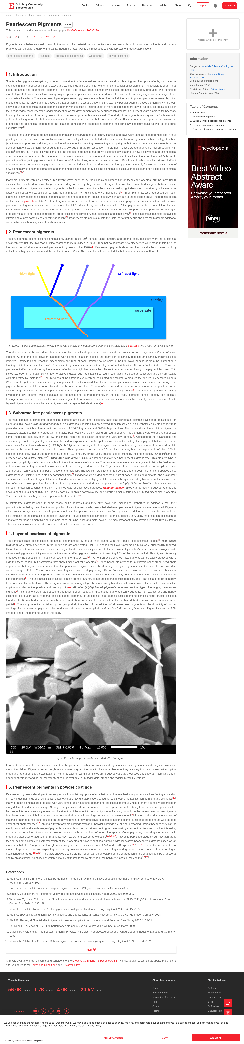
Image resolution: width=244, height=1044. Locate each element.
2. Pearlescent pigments (202, 116)
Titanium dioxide (113, 487)
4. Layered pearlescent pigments (207, 125)
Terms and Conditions (44, 965)
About (177, 5)
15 (174, 798)
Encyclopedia (215, 1010)
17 (38, 823)
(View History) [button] (218, 89)
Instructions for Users (163, 997)
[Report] (54, 37)
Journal (131, 5)
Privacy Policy (71, 965)
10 (97, 561)
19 (111, 836)
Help (154, 1001)
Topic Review (35, 15)
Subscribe (19, 1011)
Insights (163, 5)
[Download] (40, 37)
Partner (156, 1010)
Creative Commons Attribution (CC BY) (95, 960)
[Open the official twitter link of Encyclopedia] (43, 1011)
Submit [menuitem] (229, 5)
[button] (34, 37)
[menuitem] (215, 5)
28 (147, 857)
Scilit (210, 1001)
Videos (100, 5)
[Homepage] (11, 6)
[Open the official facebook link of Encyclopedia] (66, 1011)
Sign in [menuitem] (202, 5)
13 (32, 570)
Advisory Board (160, 992)
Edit (69, 24)
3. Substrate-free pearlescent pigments (210, 120)
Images (115, 5)
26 (40, 853)
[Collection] (7, 37)
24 (34, 853)
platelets (29, 201)
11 (26, 570)
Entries (85, 5)
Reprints (147, 5)
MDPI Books (214, 992)
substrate (133, 345)
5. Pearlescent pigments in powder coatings (213, 129)
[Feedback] (228, 1013)
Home (7, 15)
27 (143, 857)
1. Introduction (197, 112)
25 (37, 853)
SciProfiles (213, 1006)
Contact (156, 1006)
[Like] (16, 37)
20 (114, 836)
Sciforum (212, 988)
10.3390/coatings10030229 (83, 30)
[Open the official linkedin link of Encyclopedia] (51, 1011)
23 (141, 844)
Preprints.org (215, 997)
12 (29, 570)
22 (137, 844)
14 (69, 586)
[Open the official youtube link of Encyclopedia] (58, 1011)
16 (132, 815)
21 (134, 844)
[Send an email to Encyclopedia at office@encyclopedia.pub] (36, 1011)
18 (108, 836)
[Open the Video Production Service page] (228, 1003)
